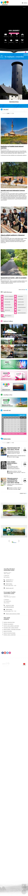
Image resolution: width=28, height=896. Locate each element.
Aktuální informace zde (14, 33)
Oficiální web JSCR (9, 588)
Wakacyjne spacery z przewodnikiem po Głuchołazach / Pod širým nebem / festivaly (13, 480)
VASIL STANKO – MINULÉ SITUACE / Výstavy (12, 463)
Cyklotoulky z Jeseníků (20, 356)
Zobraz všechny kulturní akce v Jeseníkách (14, 433)
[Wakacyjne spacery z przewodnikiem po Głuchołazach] (3, 485)
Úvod (5, 3)
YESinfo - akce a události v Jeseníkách (11, 625)
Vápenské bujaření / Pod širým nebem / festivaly (13, 448)
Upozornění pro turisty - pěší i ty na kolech (14, 278)
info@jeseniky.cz (9, 581)
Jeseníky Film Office (8, 631)
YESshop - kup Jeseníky (8, 624)
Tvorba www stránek (24, 664)
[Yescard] (14, 375)
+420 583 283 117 (9, 579)
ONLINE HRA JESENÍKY (7, 342)
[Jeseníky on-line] (14, 402)
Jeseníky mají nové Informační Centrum (13, 190)
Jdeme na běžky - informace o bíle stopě (12, 629)
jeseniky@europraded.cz (9, 607)
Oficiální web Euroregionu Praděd (13, 613)
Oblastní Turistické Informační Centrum (20, 341)
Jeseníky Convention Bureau (9, 633)
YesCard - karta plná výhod (9, 622)
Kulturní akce (7, 439)
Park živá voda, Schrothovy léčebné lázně (14, 513)
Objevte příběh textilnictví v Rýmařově (12, 235)
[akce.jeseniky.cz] (14, 364)
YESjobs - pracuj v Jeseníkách (10, 634)
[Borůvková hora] (14, 82)
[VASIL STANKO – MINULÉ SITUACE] (3, 469)
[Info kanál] (14, 386)
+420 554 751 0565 (10, 605)
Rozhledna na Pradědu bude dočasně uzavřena (12, 147)
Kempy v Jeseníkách (20, 349)
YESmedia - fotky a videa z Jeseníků (11, 627)
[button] (24, 3)
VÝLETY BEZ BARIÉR (7, 356)
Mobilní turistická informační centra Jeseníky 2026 (14, 335)
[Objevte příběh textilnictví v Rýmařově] (14, 220)
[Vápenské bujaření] (3, 455)
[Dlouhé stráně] (14, 531)
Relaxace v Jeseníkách (7, 349)
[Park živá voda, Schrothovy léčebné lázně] (14, 510)
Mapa (18, 457)
